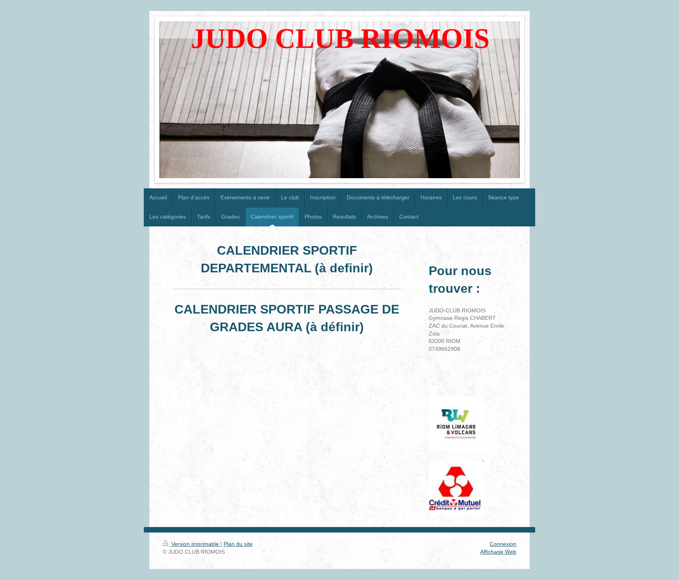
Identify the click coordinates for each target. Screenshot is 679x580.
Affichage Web (498, 552)
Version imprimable (195, 544)
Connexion (503, 544)
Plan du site (238, 544)
